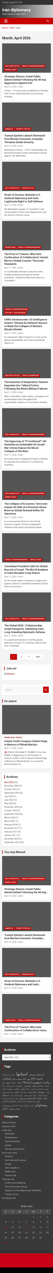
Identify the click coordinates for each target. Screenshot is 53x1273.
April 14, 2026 (10, 87)
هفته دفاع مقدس (33, 1098)
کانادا (16, 1106)
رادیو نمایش (10, 1086)
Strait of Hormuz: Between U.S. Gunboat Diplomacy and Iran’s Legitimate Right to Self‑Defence (23, 198)
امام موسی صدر (19, 1079)
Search (46, 690)
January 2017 (10, 835)
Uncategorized (9, 1198)
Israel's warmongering (33, 66)
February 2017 (10, 831)
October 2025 (10, 789)
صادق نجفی (32, 1092)
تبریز (8, 1082)
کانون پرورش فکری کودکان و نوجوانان (11, 1107)
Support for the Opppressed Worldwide (23, 1190)
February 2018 (10, 824)
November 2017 (11, 828)
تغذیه (47, 1086)
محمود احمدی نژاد (16, 1095)
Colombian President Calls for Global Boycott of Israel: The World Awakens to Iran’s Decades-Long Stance (26, 569)
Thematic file (8, 1179)
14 (26, 1227)
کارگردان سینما (24, 1106)
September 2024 (12, 814)
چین (31, 1105)
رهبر (3, 1086)
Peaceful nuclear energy (16, 1186)
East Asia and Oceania (15, 1160)
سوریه (9, 1089)
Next (38, 657)
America (9, 129)
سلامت (16, 1089)
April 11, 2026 (10, 205)
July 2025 (8, 796)
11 (6, 1227)
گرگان (4, 1109)
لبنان (17, 1092)
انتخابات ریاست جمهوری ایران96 (26, 1080)
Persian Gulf (28, 188)
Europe (8, 1164)
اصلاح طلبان (6, 1075)
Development (11, 1137)
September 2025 (12, 793)
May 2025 (8, 803)
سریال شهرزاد (25, 1089)
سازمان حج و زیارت (37, 1089)
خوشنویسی (19, 1086)
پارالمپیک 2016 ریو (9, 1101)
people (19, 738)
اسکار (13, 1075)
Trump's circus (23, 129)
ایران (19, 1082)
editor (20, 87)
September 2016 (12, 842)
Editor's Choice (12, 375)
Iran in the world (9, 1153)
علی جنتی (23, 1092)
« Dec (4, 1243)
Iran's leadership (30, 375)
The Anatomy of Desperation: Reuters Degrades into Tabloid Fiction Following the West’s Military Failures (26, 385)
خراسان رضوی (38, 1086)
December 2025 (11, 785)
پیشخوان (41, 1105)
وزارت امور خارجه (12, 1098)
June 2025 (9, 800)
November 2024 (11, 807)
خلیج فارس (27, 1086)
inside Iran (10, 247)
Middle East (10, 70)
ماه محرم (10, 1092)
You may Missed (14, 852)
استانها (22, 1074)
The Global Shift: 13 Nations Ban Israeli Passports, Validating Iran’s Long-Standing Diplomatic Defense (24, 629)
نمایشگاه (5, 1095)
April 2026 (8, 782)
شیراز (41, 1092)
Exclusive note (12, 66)
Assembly (9, 1133)
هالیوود (45, 1098)
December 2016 (11, 838)
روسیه (46, 1089)
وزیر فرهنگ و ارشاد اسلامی (26, 1101)
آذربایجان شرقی (36, 1074)
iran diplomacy (16, 9)
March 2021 (9, 821)
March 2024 (9, 817)
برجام (14, 1083)
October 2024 (10, 810)
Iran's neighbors (12, 1168)
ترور (3, 1083)
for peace (10, 701)
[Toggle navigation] (6, 21)
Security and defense (15, 313)
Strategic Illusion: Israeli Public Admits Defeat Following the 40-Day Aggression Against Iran (25, 80)
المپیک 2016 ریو (35, 1078)
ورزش (22, 1098)
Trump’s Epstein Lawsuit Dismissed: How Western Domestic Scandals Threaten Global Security (25, 139)
